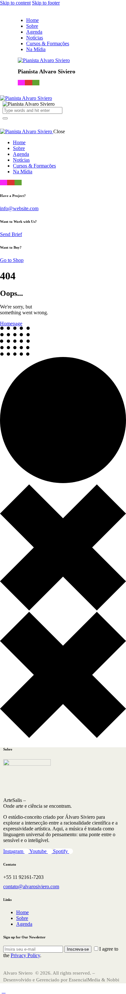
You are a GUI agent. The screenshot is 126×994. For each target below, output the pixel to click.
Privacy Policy (25, 955)
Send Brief (11, 234)
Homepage (11, 323)
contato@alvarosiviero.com (31, 886)
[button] (6, 122)
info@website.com (19, 208)
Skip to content (15, 2)
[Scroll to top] (3, 991)
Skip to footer (46, 2)
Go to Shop (12, 260)
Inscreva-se (78, 949)
